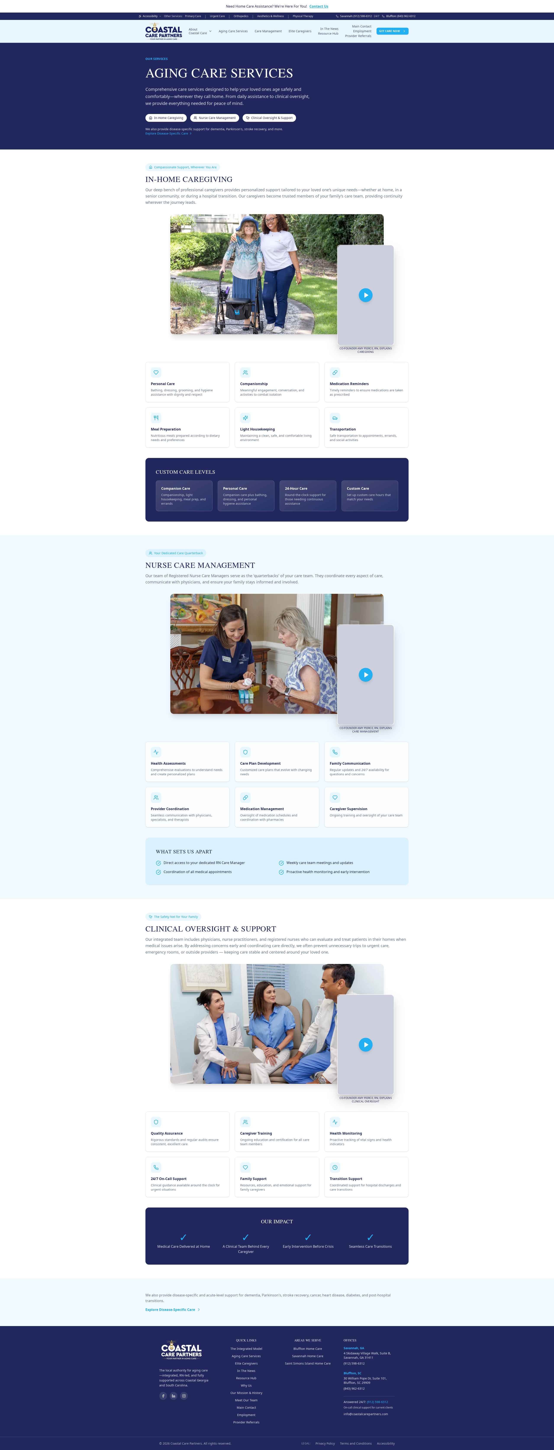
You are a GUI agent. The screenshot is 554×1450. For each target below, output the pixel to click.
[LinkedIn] (173, 1396)
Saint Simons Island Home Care (308, 1363)
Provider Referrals (358, 36)
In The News (329, 29)
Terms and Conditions (356, 1443)
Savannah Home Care (307, 1356)
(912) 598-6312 (354, 1363)
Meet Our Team (246, 1400)
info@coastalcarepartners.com (366, 1414)
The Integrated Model (246, 1349)
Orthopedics (241, 16)
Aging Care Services (233, 31)
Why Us (246, 1385)
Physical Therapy (303, 16)
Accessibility (386, 1443)
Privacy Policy (325, 1443)
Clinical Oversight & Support (272, 118)
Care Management (268, 31)
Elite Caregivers (300, 31)
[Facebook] (163, 1396)
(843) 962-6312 (354, 1388)
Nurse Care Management (217, 118)
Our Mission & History (246, 1393)
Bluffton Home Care (307, 1349)
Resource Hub (328, 33)
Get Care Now (389, 31)
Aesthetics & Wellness (270, 16)
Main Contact (361, 26)
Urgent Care (217, 16)
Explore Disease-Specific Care (166, 133)
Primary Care (193, 16)
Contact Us (318, 6)
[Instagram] (184, 1396)
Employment (362, 31)
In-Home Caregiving (168, 118)
